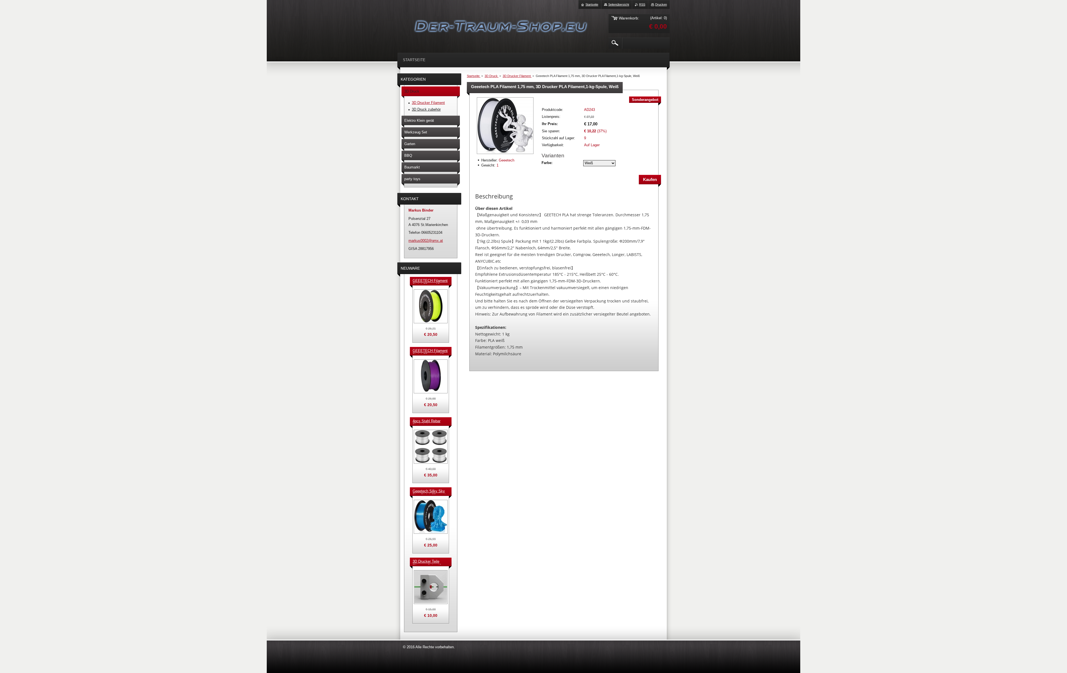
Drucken (661, 4)
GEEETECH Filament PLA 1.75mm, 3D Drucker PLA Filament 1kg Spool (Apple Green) (430, 281)
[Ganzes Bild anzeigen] (431, 306)
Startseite (473, 76)
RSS (642, 4)
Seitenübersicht (618, 4)
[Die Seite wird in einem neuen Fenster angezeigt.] (505, 154)
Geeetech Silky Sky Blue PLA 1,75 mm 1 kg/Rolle (429, 491)
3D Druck (491, 76)
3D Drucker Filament (517, 76)
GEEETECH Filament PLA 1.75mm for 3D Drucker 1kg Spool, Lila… (430, 351)
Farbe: (547, 163)
